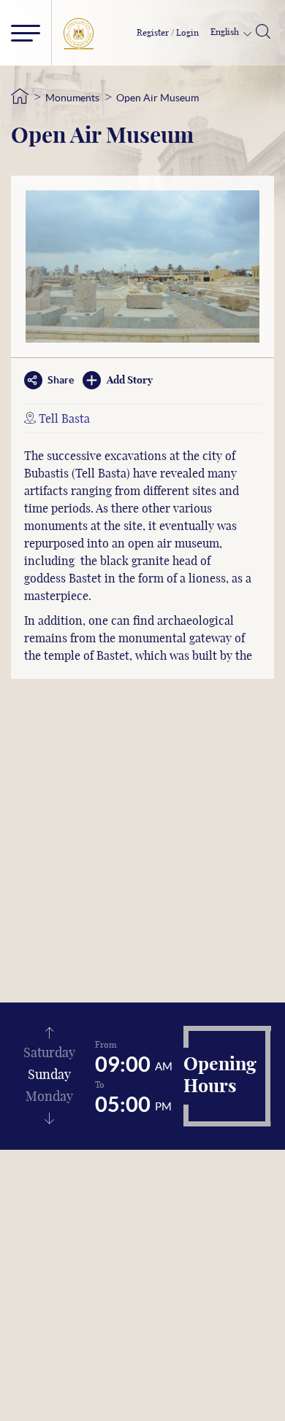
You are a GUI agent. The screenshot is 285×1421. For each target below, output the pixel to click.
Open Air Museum (157, 98)
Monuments (72, 98)
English (225, 32)
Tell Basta (64, 419)
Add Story (130, 380)
